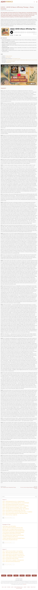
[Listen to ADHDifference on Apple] (16, 575)
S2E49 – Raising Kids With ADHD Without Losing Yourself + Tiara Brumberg (15, 505)
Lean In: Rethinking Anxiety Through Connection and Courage (13, 535)
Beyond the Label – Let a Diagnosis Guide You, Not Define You (12, 529)
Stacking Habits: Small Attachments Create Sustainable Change (13, 530)
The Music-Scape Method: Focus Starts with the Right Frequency (13, 538)
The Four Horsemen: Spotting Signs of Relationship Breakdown (13, 532)
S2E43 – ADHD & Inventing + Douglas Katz (9, 514)
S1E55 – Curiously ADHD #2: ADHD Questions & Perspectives (13, 554)
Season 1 (12, 10)
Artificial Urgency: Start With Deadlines (9, 526)
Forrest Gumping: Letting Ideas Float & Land (9, 539)
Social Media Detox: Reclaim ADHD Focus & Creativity (11, 533)
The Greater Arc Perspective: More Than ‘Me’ (10, 536)
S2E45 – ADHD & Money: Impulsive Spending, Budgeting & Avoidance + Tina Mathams (17, 511)
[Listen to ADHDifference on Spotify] (10, 575)
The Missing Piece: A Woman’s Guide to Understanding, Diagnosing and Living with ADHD (21, 59)
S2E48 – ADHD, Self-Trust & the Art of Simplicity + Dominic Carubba (14, 507)
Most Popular (9, 10)
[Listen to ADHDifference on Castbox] (28, 575)
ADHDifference (8, 62)
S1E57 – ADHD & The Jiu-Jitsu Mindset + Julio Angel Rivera (12, 551)
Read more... (25, 584)
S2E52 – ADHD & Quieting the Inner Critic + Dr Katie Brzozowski (13, 501)
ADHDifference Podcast (11, 61)
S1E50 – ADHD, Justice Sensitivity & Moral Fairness (11, 561)
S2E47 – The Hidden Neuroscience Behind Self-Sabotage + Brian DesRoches (15, 508)
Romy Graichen (8, 57)
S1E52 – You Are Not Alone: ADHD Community (10, 558)
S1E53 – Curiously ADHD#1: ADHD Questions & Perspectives (12, 557)
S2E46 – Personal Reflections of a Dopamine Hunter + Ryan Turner (13, 510)
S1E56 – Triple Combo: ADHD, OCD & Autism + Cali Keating (12, 552)
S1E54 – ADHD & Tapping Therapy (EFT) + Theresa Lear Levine (13, 555)
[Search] (36, 496)
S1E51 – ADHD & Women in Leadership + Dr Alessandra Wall (13, 560)
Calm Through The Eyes (16, 58)
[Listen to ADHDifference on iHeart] (34, 575)
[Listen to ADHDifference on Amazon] (22, 575)
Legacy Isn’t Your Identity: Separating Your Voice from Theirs (12, 527)
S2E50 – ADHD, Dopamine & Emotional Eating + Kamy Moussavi (13, 504)
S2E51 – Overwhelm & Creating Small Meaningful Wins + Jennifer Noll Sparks (15, 502)
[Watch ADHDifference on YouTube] (4, 575)
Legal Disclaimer (19, 588)
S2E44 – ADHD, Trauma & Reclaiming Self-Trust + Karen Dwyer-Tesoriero (14, 513)
